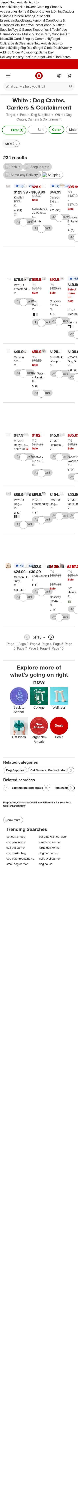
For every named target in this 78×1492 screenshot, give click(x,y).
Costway (70, 225)
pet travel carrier (49, 858)
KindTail (16, 205)
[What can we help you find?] (39, 86)
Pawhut (16, 293)
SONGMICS (34, 216)
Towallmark (70, 596)
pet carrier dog (15, 836)
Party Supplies (54, 34)
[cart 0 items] (69, 75)
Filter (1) (17, 130)
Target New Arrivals (14, 2)
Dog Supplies (40, 115)
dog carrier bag (16, 853)
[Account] (59, 75)
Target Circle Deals (47, 48)
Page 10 (58, 648)
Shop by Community (36, 39)
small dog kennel (49, 842)
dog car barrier (48, 853)
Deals (14, 43)
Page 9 (45, 648)
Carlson (52, 205)
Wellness (35, 25)
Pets (16, 25)
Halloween (29, 7)
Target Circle (45, 57)
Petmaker (34, 309)
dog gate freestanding (20, 858)
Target (10, 115)
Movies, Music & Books (27, 34)
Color (56, 130)
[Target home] (39, 76)
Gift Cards (15, 39)
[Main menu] (8, 75)
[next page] (51, 637)
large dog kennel (49, 847)
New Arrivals (43, 43)
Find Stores (62, 57)
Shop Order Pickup (17, 52)
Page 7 (22, 648)
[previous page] (27, 637)
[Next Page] (73, 130)
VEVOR (70, 365)
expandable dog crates (27, 787)
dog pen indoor (16, 842)
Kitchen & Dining (51, 11)
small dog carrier (17, 863)
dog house (45, 863)
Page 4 (47, 644)
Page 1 (12, 644)
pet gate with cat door (53, 836)
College (15, 7)
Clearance (26, 43)
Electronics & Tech (45, 30)
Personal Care (42, 20)
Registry (17, 57)
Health (24, 25)
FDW (34, 580)
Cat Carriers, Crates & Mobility (51, 770)
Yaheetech (70, 465)
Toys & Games (22, 30)
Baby (18, 20)
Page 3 (35, 644)
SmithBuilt (52, 365)
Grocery (28, 16)
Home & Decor (28, 11)
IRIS (70, 317)
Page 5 (58, 644)
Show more (13, 820)
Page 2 (23, 644)
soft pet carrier (15, 847)
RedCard (29, 57)
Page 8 (34, 648)
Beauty (27, 20)
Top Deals (27, 48)
